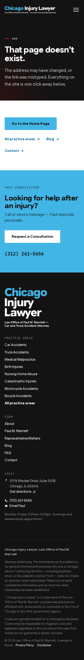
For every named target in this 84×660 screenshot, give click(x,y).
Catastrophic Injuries (20, 381)
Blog (50, 139)
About (9, 424)
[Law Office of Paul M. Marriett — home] (30, 10)
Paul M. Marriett (16, 431)
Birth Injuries (14, 367)
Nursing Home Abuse (21, 374)
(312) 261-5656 (24, 254)
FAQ (8, 453)
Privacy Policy (25, 645)
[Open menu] (76, 10)
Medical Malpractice (20, 359)
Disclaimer (44, 645)
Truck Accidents (17, 352)
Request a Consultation (32, 236)
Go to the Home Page (31, 124)
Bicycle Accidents (18, 396)
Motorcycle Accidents (21, 389)
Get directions (21, 491)
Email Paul (17, 506)
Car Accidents (16, 345)
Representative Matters (22, 438)
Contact (12, 151)
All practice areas (20, 139)
